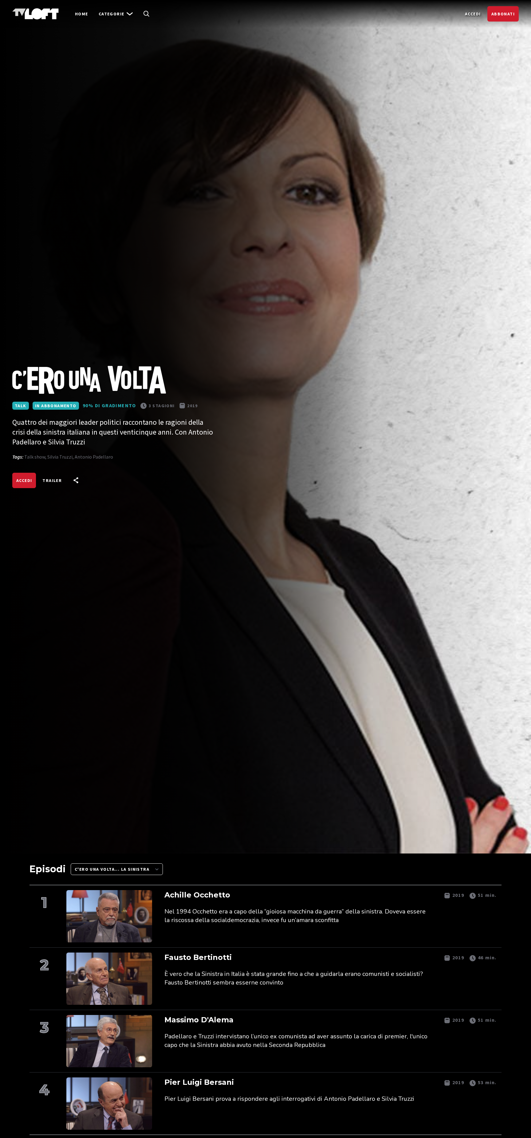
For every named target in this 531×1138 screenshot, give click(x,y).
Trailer (52, 480)
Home (81, 14)
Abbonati (503, 14)
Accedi (473, 14)
